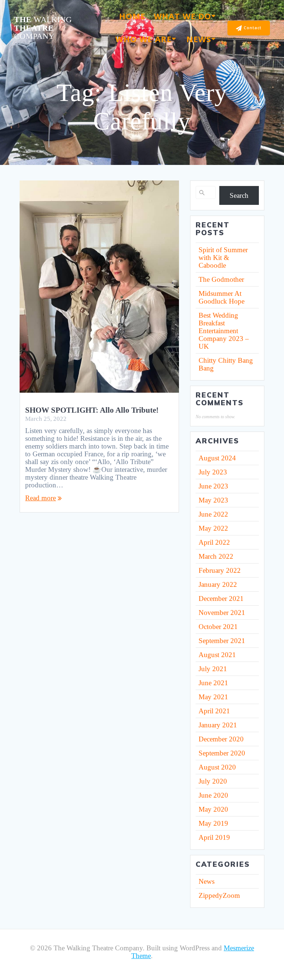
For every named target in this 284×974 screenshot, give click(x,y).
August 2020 (217, 767)
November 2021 (222, 612)
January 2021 (218, 725)
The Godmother (221, 279)
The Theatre (43, 28)
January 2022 (218, 584)
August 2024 (217, 458)
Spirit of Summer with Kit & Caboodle (223, 257)
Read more (40, 498)
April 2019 (214, 837)
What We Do (182, 15)
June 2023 (213, 486)
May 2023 (213, 500)
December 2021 (221, 598)
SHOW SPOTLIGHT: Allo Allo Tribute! (92, 410)
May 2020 (213, 809)
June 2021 (213, 683)
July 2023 (213, 472)
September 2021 (222, 641)
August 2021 (217, 655)
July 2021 (213, 669)
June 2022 (213, 514)
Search (239, 195)
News (198, 38)
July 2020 (213, 781)
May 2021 (213, 697)
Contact (252, 27)
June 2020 (213, 795)
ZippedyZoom (219, 895)
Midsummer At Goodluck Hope (221, 297)
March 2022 (216, 556)
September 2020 (222, 753)
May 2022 (213, 528)
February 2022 (220, 570)
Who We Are (143, 38)
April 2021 (214, 711)
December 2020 (221, 739)
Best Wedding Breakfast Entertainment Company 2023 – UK (224, 330)
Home (132, 15)
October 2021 (218, 626)
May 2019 (213, 823)
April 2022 (214, 542)
